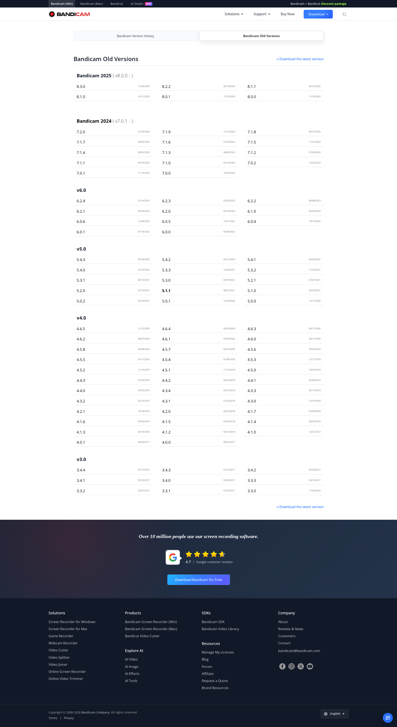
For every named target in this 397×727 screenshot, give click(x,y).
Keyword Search (344, 14)
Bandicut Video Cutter (142, 636)
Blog (205, 659)
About (283, 622)
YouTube (310, 666)
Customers (287, 636)
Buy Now (287, 14)
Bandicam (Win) (62, 4)
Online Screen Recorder (67, 671)
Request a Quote (215, 680)
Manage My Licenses (218, 652)
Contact (284, 643)
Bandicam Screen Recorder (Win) (151, 622)
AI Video (131, 659)
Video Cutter (58, 650)
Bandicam (69, 14)
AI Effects (132, 673)
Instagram (291, 666)
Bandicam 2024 (94, 121)
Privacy (69, 718)
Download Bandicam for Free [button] (198, 579)
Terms (53, 718)
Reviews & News (290, 629)
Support (260, 13)
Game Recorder (61, 636)
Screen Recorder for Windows (72, 622)
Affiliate (208, 673)
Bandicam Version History (135, 36)
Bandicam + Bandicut (318, 4)
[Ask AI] (388, 718)
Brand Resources (215, 688)
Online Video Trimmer (66, 678)
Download (316, 14)
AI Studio (141, 4)
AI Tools (131, 680)
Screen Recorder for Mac (68, 629)
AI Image (131, 666)
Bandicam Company (95, 712)
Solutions (232, 13)
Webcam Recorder (63, 643)
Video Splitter (59, 657)
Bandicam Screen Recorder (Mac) (151, 629)
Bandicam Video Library (220, 629)
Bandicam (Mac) (91, 4)
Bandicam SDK (213, 622)
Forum (207, 666)
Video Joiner (58, 664)
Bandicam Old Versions (261, 36)
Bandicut (116, 4)
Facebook (282, 666)
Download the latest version (300, 59)
